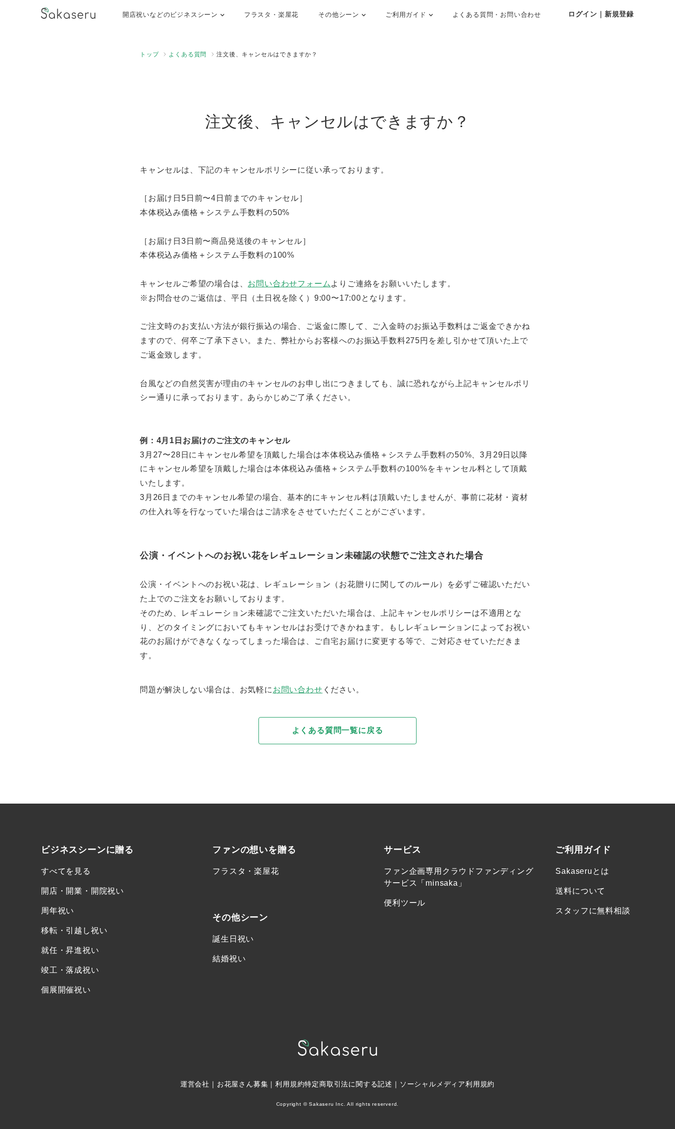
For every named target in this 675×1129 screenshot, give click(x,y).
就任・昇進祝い (70, 950)
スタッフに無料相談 (592, 910)
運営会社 (195, 1084)
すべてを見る (66, 871)
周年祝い (57, 910)
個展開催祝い (66, 990)
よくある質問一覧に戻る (337, 730)
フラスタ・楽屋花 (271, 14)
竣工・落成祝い (70, 970)
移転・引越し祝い (74, 930)
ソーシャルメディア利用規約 (447, 1084)
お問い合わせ (298, 689)
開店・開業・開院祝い (82, 891)
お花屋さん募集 (242, 1084)
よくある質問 (188, 54)
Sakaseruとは (582, 871)
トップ (149, 54)
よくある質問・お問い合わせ (497, 14)
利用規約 (289, 1084)
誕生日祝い (233, 939)
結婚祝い (229, 958)
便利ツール (404, 903)
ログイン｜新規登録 (601, 14)
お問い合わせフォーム (289, 283)
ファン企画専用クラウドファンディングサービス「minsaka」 (458, 877)
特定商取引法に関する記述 (348, 1084)
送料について (580, 891)
